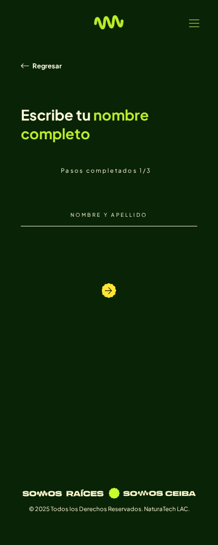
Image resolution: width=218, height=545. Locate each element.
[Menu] (194, 23)
